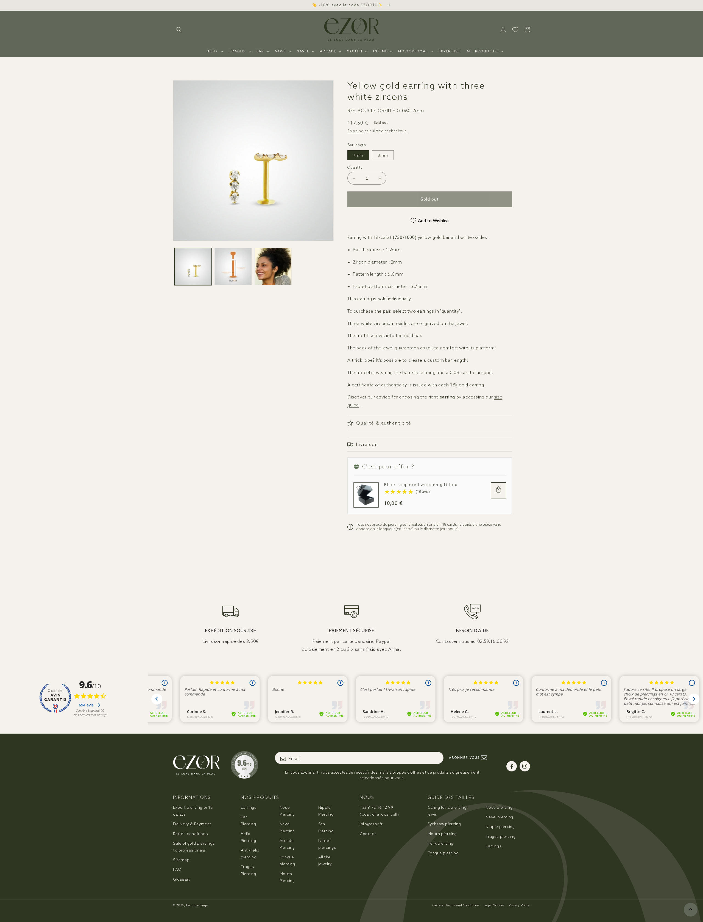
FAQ (177, 869)
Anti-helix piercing (250, 853)
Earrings (249, 807)
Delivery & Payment (192, 823)
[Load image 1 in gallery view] (193, 266)
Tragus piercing (500, 836)
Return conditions (190, 833)
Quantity (354, 167)
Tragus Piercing (248, 870)
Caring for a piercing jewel (447, 811)
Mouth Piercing (287, 877)
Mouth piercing (442, 833)
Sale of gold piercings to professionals (194, 847)
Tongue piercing (287, 860)
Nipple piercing (500, 826)
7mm (358, 155)
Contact (368, 833)
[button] (179, 30)
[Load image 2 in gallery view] (233, 266)
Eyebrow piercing (444, 823)
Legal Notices (494, 905)
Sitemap (181, 859)
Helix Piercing (248, 837)
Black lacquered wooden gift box (420, 484)
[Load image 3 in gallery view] (273, 266)
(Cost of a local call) (379, 811)
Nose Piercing (287, 811)
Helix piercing (440, 843)
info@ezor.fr (371, 823)
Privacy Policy (519, 905)
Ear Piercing (248, 820)
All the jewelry (325, 860)
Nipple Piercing (326, 811)
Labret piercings (327, 844)
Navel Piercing (287, 827)
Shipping (355, 131)
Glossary (182, 879)
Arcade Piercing (287, 844)
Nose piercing (499, 807)
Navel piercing (499, 816)
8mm (383, 155)
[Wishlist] (515, 30)
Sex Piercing (326, 827)
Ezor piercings (197, 905)
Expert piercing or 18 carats (193, 811)
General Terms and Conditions (456, 905)
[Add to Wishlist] (359, 488)
